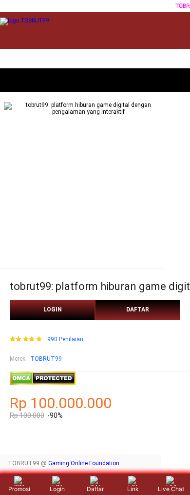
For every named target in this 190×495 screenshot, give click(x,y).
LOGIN (52, 309)
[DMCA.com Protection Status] (43, 383)
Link (133, 489)
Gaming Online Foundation (83, 463)
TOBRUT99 (46, 358)
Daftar (95, 489)
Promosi (19, 489)
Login (57, 489)
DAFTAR (137, 309)
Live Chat (171, 489)
